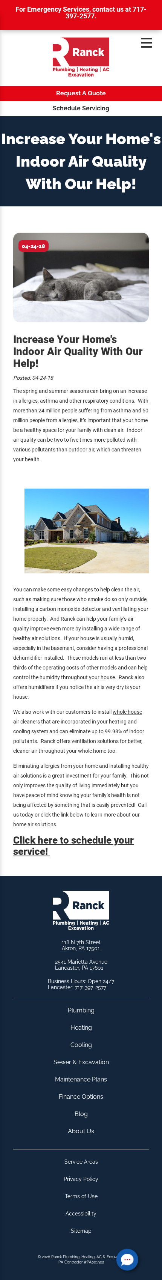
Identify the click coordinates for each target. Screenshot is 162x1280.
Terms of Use (81, 1196)
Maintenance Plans (81, 1079)
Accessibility (81, 1214)
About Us (81, 1131)
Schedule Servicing (81, 108)
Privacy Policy (81, 1179)
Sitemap (81, 1231)
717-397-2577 (90, 987)
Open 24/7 (101, 981)
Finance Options (81, 1096)
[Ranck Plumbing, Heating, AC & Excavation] (81, 58)
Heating (81, 1027)
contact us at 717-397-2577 (106, 12)
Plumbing (81, 1010)
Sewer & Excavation (81, 1062)
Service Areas (81, 1162)
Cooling (81, 1044)
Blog (81, 1114)
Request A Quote (81, 93)
